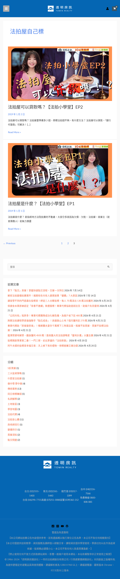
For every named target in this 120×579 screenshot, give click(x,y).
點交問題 (12, 440)
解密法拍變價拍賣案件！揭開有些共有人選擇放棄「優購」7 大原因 (42, 295)
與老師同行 (13, 424)
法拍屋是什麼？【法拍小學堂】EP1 (41, 203)
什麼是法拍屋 (15, 378)
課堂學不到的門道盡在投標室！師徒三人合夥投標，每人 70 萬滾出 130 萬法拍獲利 (50, 300)
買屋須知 (12, 434)
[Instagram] (57, 526)
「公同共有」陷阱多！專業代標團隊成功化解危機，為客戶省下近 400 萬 (45, 315)
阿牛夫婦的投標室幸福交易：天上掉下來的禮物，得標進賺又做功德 (43, 345)
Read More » (14, 132)
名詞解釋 (12, 399)
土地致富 (12, 404)
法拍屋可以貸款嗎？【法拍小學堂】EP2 (45, 107)
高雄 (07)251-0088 (50, 499)
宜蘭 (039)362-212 (69, 499)
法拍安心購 (13, 419)
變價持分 (12, 429)
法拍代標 (12, 414)
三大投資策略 (15, 373)
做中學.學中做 (15, 383)
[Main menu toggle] (6, 8)
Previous (9, 243)
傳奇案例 (12, 388)
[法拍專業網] (67, 526)
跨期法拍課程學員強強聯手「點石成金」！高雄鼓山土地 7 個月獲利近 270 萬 (47, 320)
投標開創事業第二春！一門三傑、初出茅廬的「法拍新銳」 (38, 340)
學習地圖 (12, 409)
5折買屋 (12, 368)
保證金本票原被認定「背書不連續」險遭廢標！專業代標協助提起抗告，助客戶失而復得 (53, 306)
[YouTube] (62, 526)
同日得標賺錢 (15, 394)
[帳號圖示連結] (107, 8)
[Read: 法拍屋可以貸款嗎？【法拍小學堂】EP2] (60, 73)
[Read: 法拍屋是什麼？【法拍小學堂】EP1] (60, 170)
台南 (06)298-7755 (32, 499)
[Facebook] (53, 526)
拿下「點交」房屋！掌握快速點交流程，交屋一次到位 (36, 290)
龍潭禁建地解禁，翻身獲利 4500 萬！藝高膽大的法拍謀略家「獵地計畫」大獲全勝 (50, 335)
